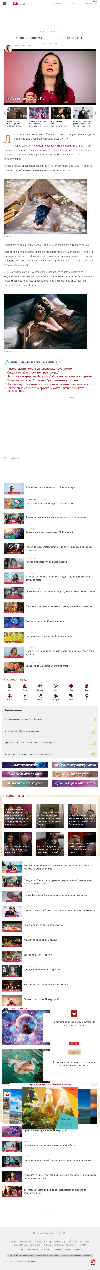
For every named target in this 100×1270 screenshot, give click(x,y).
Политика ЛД (32, 1249)
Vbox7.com (72, 1242)
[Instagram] (63, 1233)
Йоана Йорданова (18, 1008)
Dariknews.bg (59, 1242)
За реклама (45, 1249)
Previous (5, 118)
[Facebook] (57, 1233)
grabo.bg (29, 529)
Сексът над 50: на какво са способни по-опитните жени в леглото (50, 384)
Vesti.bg (38, 1242)
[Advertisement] (39, 422)
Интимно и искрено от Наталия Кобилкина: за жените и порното (49, 376)
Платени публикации (62, 1249)
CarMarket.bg (71, 1245)
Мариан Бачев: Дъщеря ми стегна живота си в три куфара (29, 742)
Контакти (78, 1249)
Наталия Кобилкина (22, 46)
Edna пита (14, 795)
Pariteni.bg (58, 1245)
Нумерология (90, 3)
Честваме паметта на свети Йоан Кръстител (23, 719)
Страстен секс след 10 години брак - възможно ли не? (42, 380)
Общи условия (32, 1262)
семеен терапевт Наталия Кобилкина (56, 145)
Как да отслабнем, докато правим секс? (33, 372)
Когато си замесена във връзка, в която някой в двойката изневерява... (45, 389)
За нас (21, 1249)
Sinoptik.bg (84, 1242)
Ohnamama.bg (25, 1242)
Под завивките (50, 32)
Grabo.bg (47, 1245)
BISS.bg (83, 1245)
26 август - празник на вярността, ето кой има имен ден (28, 754)
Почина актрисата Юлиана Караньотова (22, 731)
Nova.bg (47, 1242)
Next (95, 118)
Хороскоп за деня (17, 679)
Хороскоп (73, 3)
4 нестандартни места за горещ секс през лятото (39, 368)
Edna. (19, 3)
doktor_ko (16, 458)
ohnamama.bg (45, 499)
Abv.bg (13, 1242)
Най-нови (56, 3)
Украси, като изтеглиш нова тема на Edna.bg (50, 1084)
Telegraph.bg (35, 1245)
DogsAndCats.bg (20, 1245)
